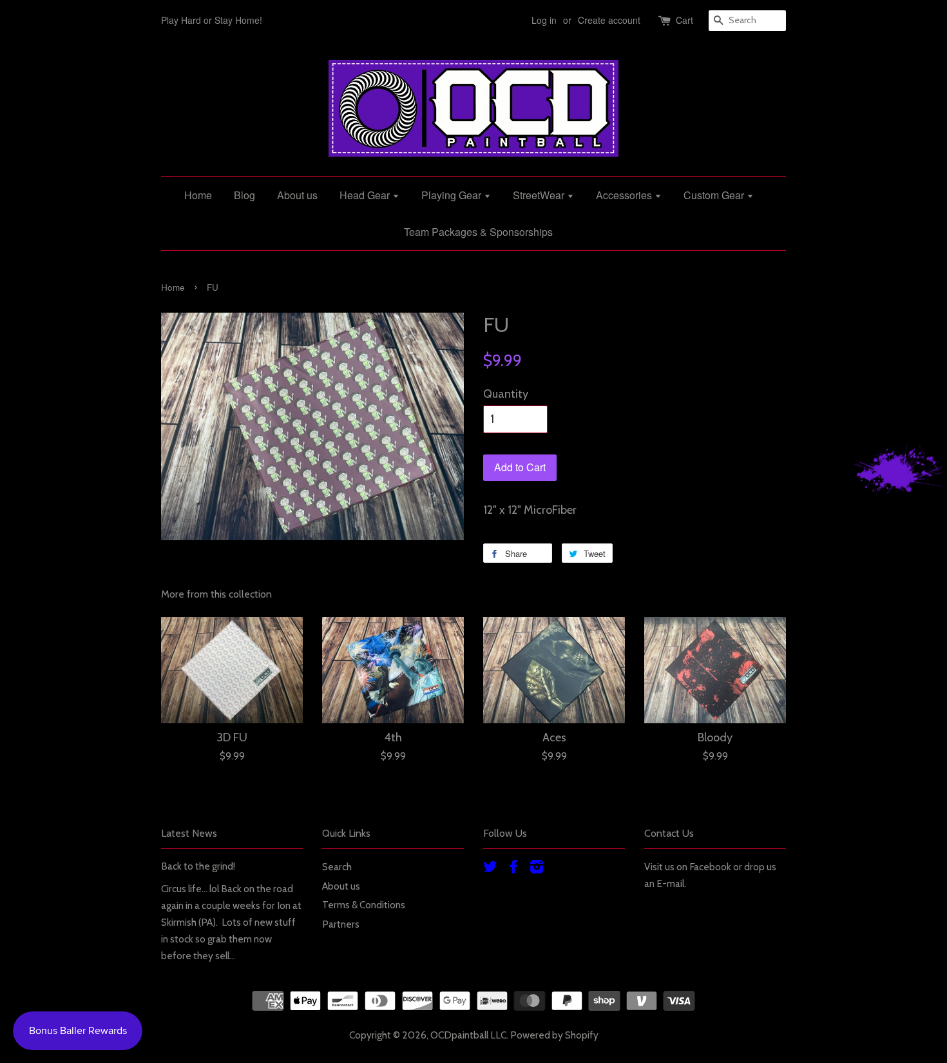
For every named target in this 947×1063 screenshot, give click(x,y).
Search (337, 867)
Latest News (189, 833)
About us (297, 195)
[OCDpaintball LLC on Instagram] (537, 869)
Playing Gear (452, 195)
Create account (609, 20)
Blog (244, 195)
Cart (684, 20)
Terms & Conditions (363, 905)
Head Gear (366, 195)
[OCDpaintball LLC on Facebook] (513, 869)
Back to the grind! (198, 866)
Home (198, 195)
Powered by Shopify (554, 1035)
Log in (544, 20)
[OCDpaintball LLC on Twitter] (490, 869)
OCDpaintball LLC (468, 1035)
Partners (340, 924)
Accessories (625, 195)
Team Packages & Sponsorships (478, 231)
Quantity (505, 394)
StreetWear (540, 195)
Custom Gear (715, 195)
